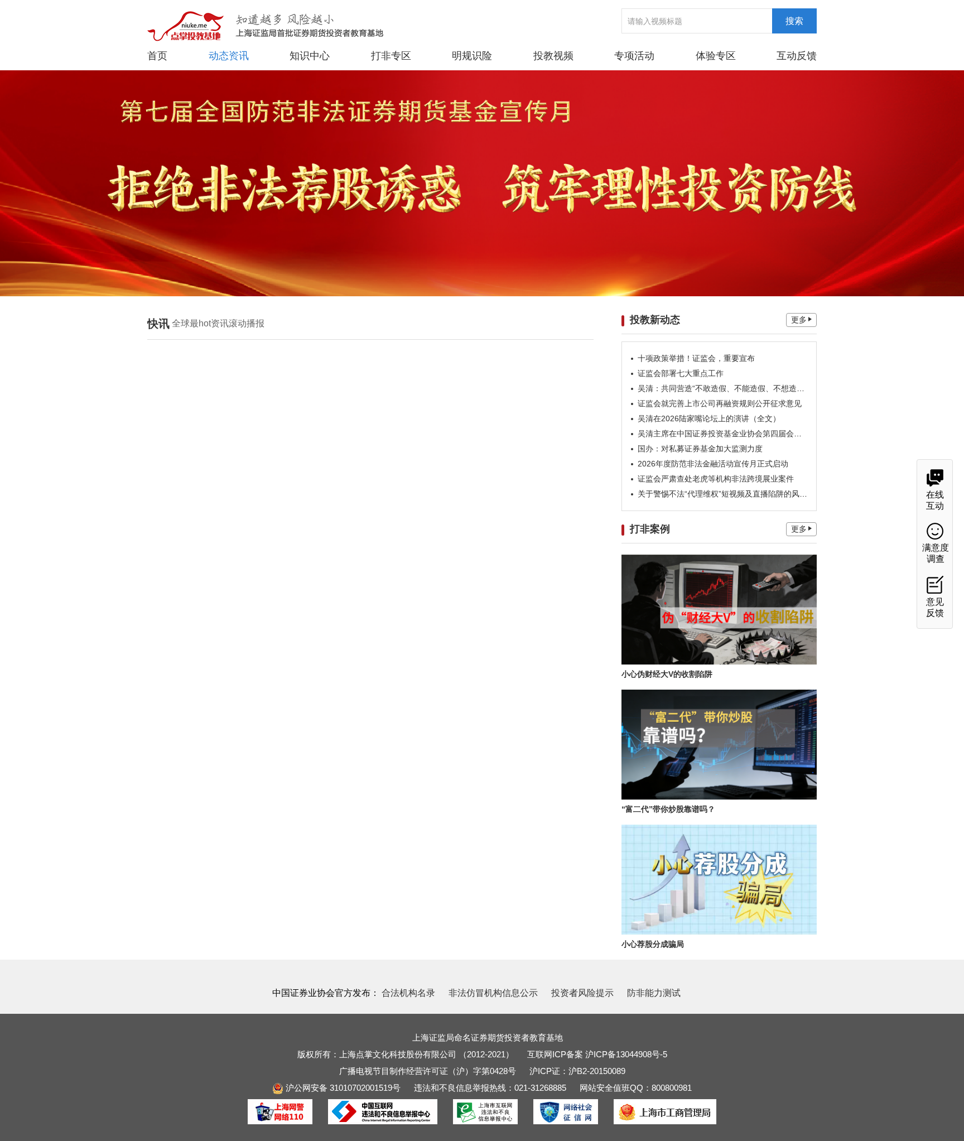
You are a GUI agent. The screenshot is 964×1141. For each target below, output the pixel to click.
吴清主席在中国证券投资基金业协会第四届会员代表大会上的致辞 (751, 433)
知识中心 (310, 55)
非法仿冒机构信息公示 (493, 993)
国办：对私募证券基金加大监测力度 (700, 448)
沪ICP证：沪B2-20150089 (577, 1071)
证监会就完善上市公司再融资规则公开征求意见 (720, 403)
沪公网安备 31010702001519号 (342, 1087)
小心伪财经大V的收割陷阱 (666, 674)
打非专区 (391, 55)
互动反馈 (797, 55)
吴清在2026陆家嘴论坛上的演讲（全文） (709, 418)
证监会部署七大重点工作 (681, 373)
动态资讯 (229, 55)
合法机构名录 (408, 993)
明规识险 (472, 55)
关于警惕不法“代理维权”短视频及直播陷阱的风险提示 (730, 493)
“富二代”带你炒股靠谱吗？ (668, 809)
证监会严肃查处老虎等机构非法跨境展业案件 (716, 478)
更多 (799, 319)
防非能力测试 (654, 993)
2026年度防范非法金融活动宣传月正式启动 (713, 463)
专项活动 (634, 55)
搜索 (794, 21)
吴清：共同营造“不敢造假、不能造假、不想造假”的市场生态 (742, 388)
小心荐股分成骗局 (652, 944)
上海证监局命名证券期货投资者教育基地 (487, 1037)
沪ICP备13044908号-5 (626, 1054)
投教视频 (553, 55)
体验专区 (716, 55)
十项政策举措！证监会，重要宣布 (696, 358)
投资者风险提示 (582, 993)
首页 (157, 55)
